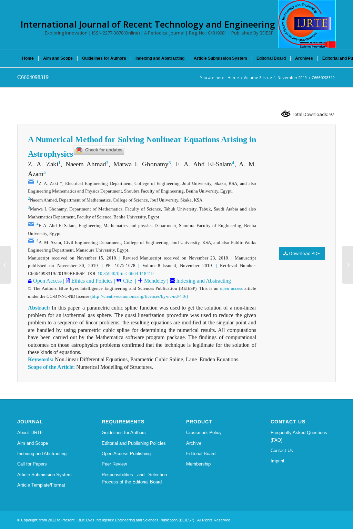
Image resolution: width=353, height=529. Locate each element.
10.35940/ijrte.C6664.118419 (126, 273)
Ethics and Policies (91, 281)
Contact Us (282, 450)
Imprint (277, 460)
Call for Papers (32, 464)
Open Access (47, 281)
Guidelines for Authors (124, 432)
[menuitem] (28, 58)
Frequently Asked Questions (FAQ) (299, 436)
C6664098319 (33, 77)
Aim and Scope (32, 443)
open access (231, 288)
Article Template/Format (41, 485)
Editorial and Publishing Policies (134, 443)
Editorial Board (200, 453)
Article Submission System (44, 474)
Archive (193, 443)
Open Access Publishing (126, 453)
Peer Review (114, 464)
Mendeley (154, 281)
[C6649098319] (5, 265)
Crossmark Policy (204, 432)
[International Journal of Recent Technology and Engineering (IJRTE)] (307, 24)
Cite (128, 281)
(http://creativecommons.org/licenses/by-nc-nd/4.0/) (139, 296)
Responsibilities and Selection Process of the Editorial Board (134, 478)
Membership (198, 464)
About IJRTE (30, 432)
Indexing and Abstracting (203, 281)
